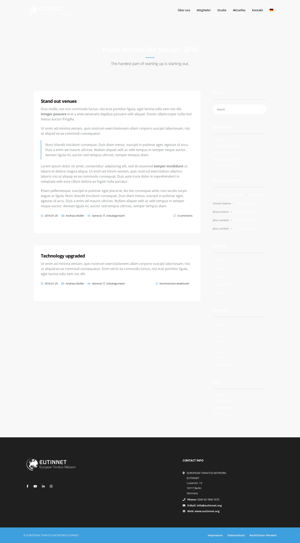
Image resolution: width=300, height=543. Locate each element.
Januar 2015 (220, 292)
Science (217, 356)
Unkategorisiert (115, 215)
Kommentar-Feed (223, 408)
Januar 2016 (220, 277)
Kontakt (257, 10)
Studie (221, 10)
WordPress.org (222, 414)
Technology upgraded (226, 159)
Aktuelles (239, 10)
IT (104, 215)
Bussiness (219, 324)
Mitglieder (204, 10)
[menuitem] (271, 10)
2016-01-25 (51, 215)
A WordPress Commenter (228, 195)
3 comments (184, 215)
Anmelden (219, 395)
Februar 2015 (221, 285)
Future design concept (226, 146)
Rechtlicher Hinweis (263, 535)
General (96, 215)
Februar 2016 (221, 268)
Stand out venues (223, 153)
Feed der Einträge (223, 401)
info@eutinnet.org (209, 505)
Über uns (184, 10)
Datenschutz (236, 535)
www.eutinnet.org (207, 511)
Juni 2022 (218, 260)
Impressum (215, 535)
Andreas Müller (75, 215)
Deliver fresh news (224, 165)
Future (217, 332)
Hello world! (220, 140)
